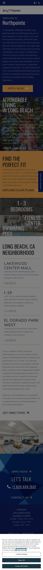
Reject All (21, 560)
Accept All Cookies (21, 566)
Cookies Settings (21, 554)
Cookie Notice (21, 550)
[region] (21, 552)
